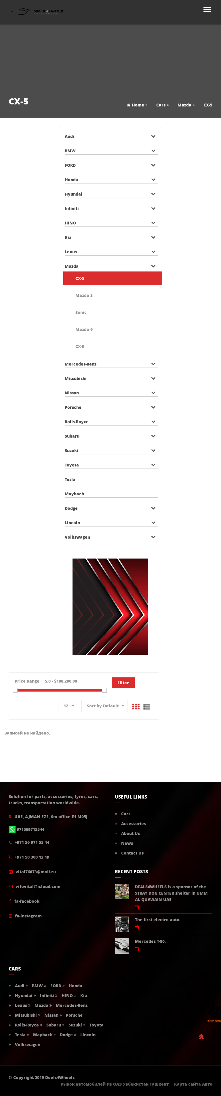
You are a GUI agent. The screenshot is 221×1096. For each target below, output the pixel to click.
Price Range (27, 681)
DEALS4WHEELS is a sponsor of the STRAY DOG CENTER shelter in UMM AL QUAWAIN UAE (171, 893)
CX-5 (79, 278)
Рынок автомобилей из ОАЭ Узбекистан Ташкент (115, 1084)
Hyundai (73, 194)
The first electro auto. (157, 919)
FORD (70, 165)
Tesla (70, 479)
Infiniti (72, 208)
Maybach (74, 494)
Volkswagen (77, 537)
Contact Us (132, 853)
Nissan (72, 393)
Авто (207, 1084)
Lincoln (72, 522)
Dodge (71, 508)
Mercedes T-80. (150, 941)
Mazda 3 (84, 295)
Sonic (81, 312)
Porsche (73, 407)
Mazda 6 (84, 329)
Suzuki (71, 450)
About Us (130, 833)
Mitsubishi (76, 378)
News (126, 843)
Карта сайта (187, 1084)
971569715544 (30, 829)
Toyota (72, 465)
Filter (123, 682)
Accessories (133, 823)
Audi (69, 136)
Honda (71, 179)
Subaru (72, 436)
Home (137, 105)
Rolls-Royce (77, 421)
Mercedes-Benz (80, 364)
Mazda (184, 105)
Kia (68, 237)
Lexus (71, 251)
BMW (70, 150)
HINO (70, 223)
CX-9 (79, 346)
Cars (160, 105)
